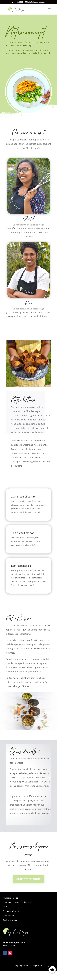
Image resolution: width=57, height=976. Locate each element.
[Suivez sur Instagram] (10, 953)
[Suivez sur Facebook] (5, 953)
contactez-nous (28, 879)
